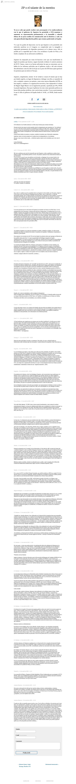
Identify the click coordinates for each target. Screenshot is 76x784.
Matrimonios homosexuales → (52, 764)
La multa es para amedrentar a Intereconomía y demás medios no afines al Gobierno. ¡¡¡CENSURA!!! (38, 109)
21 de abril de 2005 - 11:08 (35, 11)
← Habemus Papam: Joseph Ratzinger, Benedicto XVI (24, 765)
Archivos (38, 781)
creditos (16, 121)
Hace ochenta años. (38, 106)
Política (45, 11)
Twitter (38, 99)
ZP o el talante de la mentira (38, 7)
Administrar (49, 781)
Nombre (18, 729)
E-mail (21, 735)
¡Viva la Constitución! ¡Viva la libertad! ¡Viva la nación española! (38, 111)
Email (44, 99)
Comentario (19, 741)
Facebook (32, 99)
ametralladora (10, 1)
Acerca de (26, 781)
